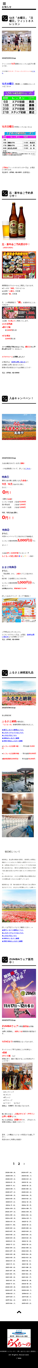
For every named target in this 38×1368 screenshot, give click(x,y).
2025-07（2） (11, 1192)
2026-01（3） (11, 1182)
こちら (27, 468)
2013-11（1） (27, 1300)
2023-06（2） (27, 1231)
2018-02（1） (27, 1293)
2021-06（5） (27, 1271)
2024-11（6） (11, 1205)
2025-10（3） (27, 1185)
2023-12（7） (27, 1221)
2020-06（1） (27, 1290)
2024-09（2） (11, 1208)
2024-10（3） (27, 1205)
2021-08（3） (27, 1267)
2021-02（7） (27, 1277)
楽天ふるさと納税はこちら (14, 930)
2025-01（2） (11, 1202)
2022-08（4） (27, 1248)
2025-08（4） (27, 1189)
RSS (19, 1358)
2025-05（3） (11, 1195)
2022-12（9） (27, 1241)
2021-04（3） (27, 1274)
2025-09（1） (11, 1189)
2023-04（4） (27, 1235)
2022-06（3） (27, 1251)
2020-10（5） (27, 1284)
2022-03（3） (11, 1257)
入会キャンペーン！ (21, 398)
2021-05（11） (10, 1274)
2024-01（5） (11, 1221)
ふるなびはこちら (10, 735)
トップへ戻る (19, 1312)
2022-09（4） (11, 1248)
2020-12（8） (27, 1280)
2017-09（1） (11, 1297)
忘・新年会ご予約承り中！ (21, 194)
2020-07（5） (10, 1290)
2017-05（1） (27, 1297)
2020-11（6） (11, 1284)
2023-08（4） (27, 1228)
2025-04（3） (27, 1195)
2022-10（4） (27, 1244)
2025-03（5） (11, 1199)
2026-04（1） (27, 1176)
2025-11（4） (11, 1185)
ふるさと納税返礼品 (21, 672)
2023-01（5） (11, 1241)
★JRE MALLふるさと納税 (12, 741)
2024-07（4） (11, 1212)
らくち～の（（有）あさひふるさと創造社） (22, 1351)
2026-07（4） (27, 1172)
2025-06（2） (27, 1192)
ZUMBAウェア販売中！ (21, 961)
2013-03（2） (27, 1303)
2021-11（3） (11, 1264)
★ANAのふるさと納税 (10, 738)
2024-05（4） (11, 1215)
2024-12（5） (27, 1202)
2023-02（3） (27, 1238)
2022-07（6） (10, 1251)
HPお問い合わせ (19, 362)
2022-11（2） (11, 1244)
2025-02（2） (27, 1199)
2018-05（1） (11, 1293)
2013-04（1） (11, 1303)
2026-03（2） (11, 1179)
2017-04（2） (11, 1300)
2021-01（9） (11, 1280)
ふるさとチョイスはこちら (14, 733)
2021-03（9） (11, 1277)
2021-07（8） (11, 1271)
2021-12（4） (27, 1261)
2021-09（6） (11, 1267)
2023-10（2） (27, 1225)
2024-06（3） (27, 1212)
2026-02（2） (27, 1179)
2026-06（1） (11, 1176)
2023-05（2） (11, 1235)
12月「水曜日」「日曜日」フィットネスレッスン (21, 21)
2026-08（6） (11, 1172)
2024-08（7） (27, 1208)
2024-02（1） (27, 1218)
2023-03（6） (11, 1238)
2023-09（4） (11, 1228)
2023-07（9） (10, 1231)
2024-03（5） (10, 1218)
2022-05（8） (11, 1254)
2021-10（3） (27, 1264)
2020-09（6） (11, 1287)
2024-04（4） (27, 1215)
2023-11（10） (10, 1225)
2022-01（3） (11, 1261)
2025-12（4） (27, 1182)
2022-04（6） (27, 1254)
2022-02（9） (27, 1257)
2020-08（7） (27, 1287)
